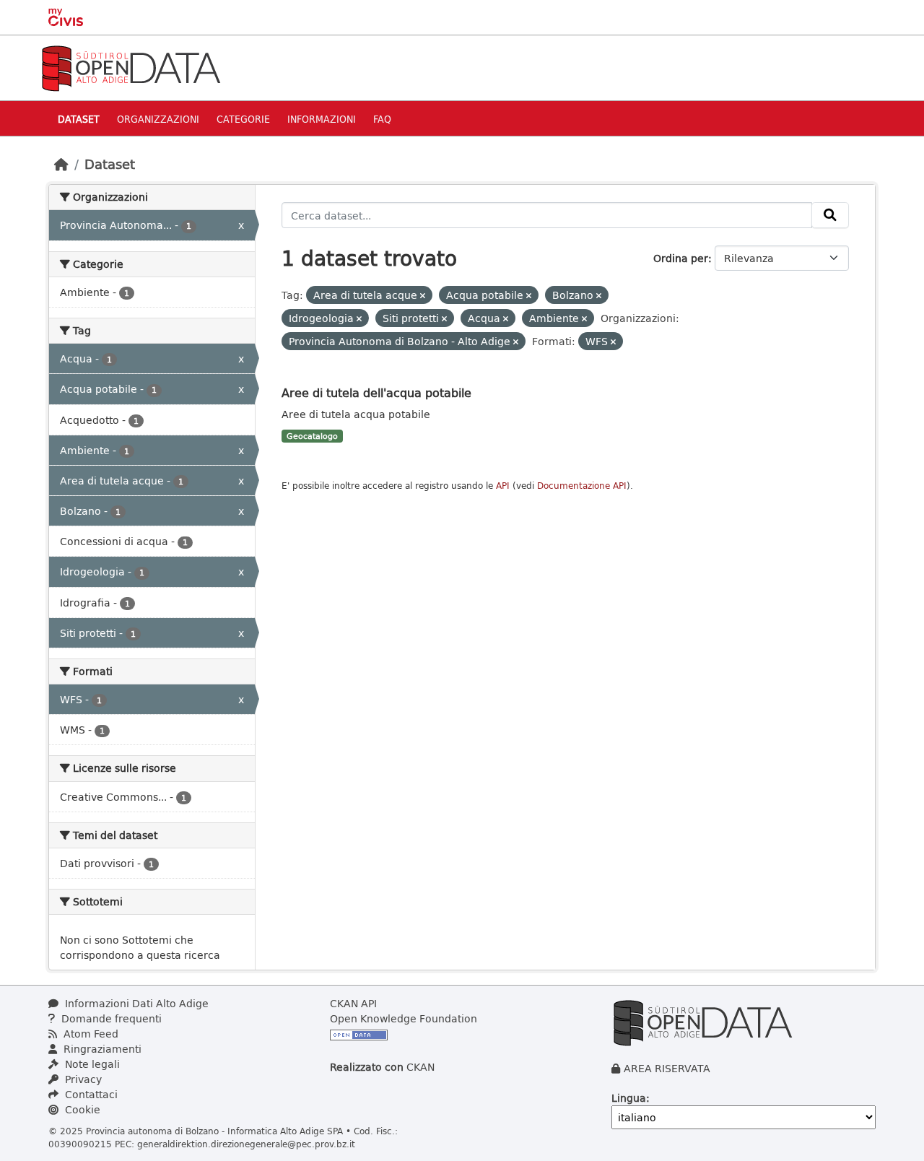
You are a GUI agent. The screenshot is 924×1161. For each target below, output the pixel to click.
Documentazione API (582, 485)
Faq (382, 118)
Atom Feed (89, 1033)
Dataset (79, 118)
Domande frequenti (110, 1018)
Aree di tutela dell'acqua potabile (376, 392)
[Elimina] (422, 296)
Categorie (243, 118)
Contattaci (90, 1094)
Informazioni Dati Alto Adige (135, 1003)
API (503, 485)
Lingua (628, 1097)
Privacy (82, 1079)
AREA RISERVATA (667, 1068)
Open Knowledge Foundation (403, 1018)
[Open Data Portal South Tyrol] (131, 66)
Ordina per (680, 258)
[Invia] (830, 215)
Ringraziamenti (101, 1048)
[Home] (61, 164)
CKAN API (353, 1003)
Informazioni (321, 118)
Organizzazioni (158, 118)
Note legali (91, 1063)
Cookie (81, 1109)
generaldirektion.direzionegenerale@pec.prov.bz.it (246, 1143)
